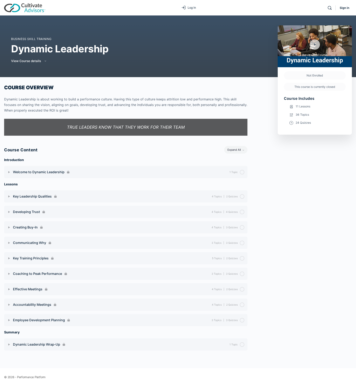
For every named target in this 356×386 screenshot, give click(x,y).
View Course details (26, 61)
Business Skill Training (31, 39)
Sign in (344, 7)
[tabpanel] (125, 110)
